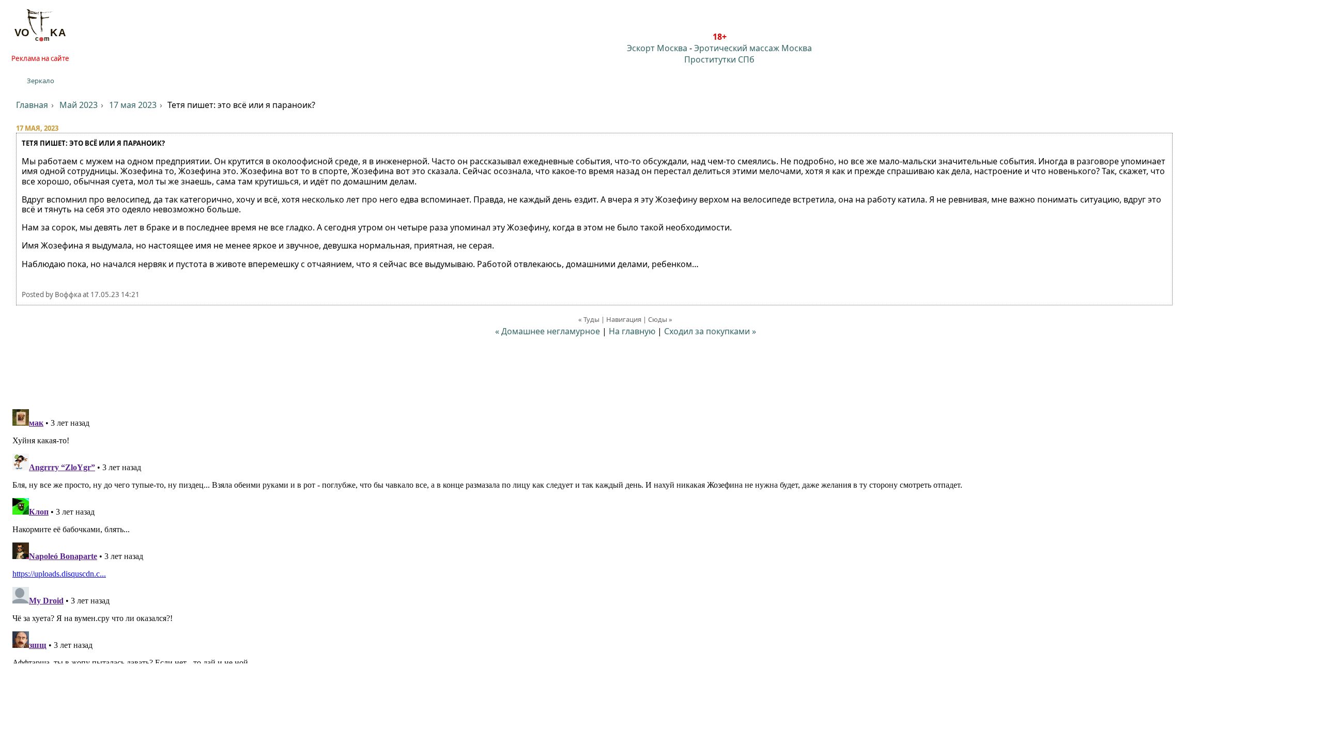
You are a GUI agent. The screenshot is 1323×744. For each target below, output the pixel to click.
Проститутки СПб (719, 59)
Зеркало (40, 80)
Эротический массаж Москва (753, 48)
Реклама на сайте (40, 58)
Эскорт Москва (657, 48)
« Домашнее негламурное (547, 331)
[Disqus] (661, 534)
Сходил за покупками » (710, 331)
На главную (632, 331)
